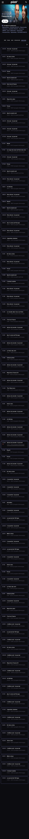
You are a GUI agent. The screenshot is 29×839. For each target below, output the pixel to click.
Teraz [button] (8, 40)
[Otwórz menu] (3, 2)
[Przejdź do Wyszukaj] (26, 2)
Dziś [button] (5, 40)
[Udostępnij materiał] (14, 21)
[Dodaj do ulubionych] (10, 21)
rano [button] (12, 40)
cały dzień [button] (23, 40)
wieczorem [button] (17, 40)
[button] (27, 44)
